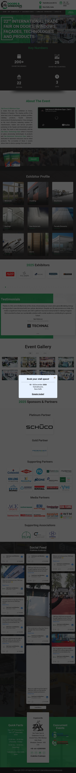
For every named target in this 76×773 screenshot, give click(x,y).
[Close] (54, 377)
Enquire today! (38, 394)
